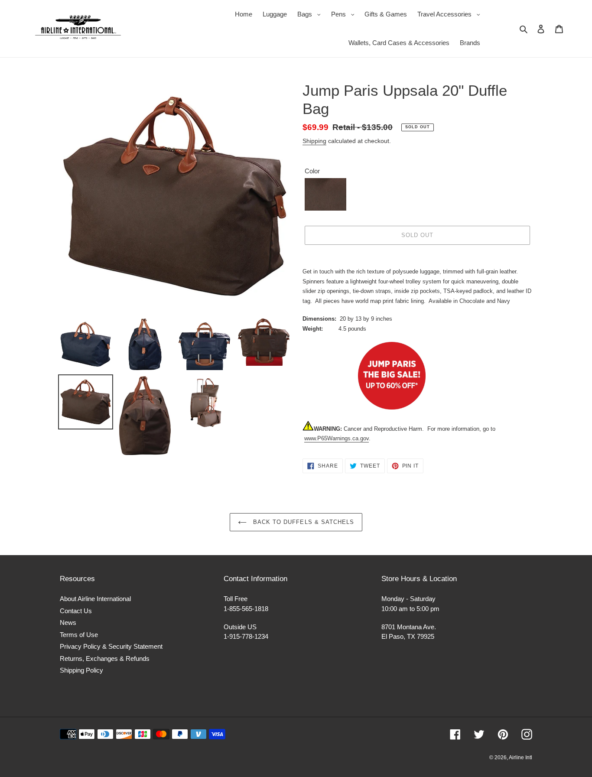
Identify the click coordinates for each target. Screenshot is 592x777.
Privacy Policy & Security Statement (111, 646)
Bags (311, 14)
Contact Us (76, 610)
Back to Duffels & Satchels (302, 522)
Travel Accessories (451, 14)
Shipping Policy (81, 670)
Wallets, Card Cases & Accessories (398, 42)
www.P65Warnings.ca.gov (336, 438)
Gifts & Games (385, 14)
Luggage (275, 14)
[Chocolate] (325, 194)
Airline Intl (520, 757)
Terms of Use (79, 634)
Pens (345, 14)
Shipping (314, 140)
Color (312, 171)
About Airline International (95, 598)
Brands (470, 42)
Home (243, 14)
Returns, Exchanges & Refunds (105, 658)
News (68, 622)
